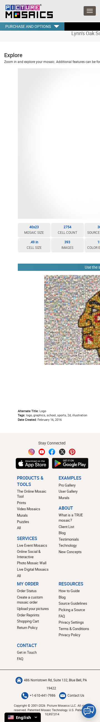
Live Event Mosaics (32, 545)
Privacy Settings (71, 622)
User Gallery (68, 491)
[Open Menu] (90, 11)
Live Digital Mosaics (33, 569)
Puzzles (23, 521)
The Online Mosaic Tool (31, 494)
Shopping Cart (28, 621)
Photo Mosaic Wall (31, 562)
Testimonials (69, 539)
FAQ (62, 616)
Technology (68, 545)
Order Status (27, 590)
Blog (62, 532)
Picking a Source (72, 609)
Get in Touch (27, 652)
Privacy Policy (69, 634)
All (19, 527)
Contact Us (76, 695)
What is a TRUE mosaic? (71, 517)
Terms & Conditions (74, 628)
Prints (21, 502)
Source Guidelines (73, 603)
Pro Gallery (67, 485)
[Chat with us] (89, 711)
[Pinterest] (72, 452)
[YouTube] (42, 452)
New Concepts (70, 551)
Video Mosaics (28, 508)
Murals (22, 515)
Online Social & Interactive (29, 554)
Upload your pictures (33, 608)
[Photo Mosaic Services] (26, 9)
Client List (66, 526)
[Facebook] (52, 452)
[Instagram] (31, 452)
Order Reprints (28, 615)
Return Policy (27, 627)
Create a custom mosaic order (30, 600)
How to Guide (69, 590)
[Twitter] (62, 452)
